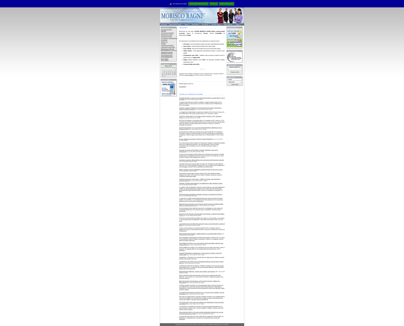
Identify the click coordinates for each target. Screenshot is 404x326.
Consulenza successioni (168, 47)
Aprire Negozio (228, 24)
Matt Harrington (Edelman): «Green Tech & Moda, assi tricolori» (197, 271)
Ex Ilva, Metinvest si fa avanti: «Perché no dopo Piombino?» (196, 139)
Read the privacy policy (226, 4)
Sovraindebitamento (167, 55)
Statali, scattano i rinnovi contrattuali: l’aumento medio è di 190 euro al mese (201, 169)
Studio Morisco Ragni (175, 24)
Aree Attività (195, 24)
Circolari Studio (216, 24)
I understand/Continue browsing (198, 4)
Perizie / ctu (164, 42)
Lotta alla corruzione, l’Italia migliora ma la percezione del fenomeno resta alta (201, 160)
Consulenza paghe (166, 36)
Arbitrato (163, 43)
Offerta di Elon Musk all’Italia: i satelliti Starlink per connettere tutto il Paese (200, 233)
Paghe (238, 24)
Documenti (205, 24)
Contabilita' (164, 40)
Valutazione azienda (167, 52)
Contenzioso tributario (167, 45)
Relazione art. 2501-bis (167, 49)
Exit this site (213, 4)
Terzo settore (164, 59)
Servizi (187, 24)
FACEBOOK (182, 87)
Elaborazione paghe (167, 34)
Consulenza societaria (167, 33)
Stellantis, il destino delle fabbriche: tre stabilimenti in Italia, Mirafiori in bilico (200, 183)
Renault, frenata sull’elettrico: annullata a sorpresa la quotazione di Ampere (200, 194)
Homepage (164, 24)
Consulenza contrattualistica (169, 38)
